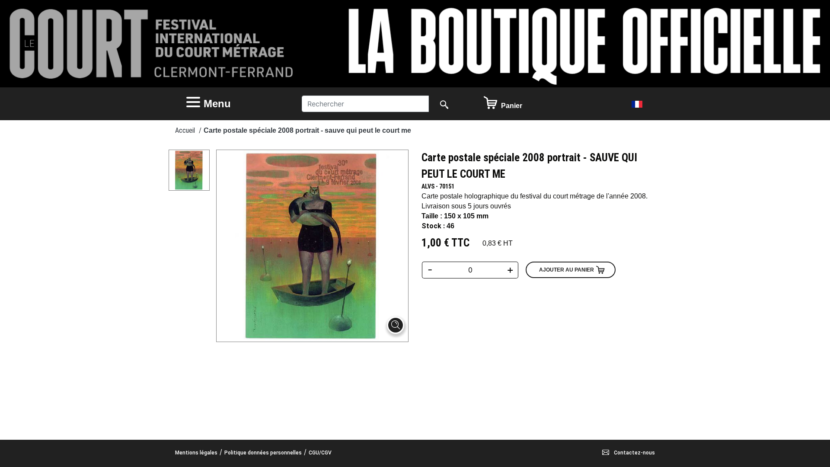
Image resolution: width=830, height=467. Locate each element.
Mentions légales (196, 453)
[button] (235, 103)
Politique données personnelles (263, 453)
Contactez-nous (634, 453)
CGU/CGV (320, 453)
